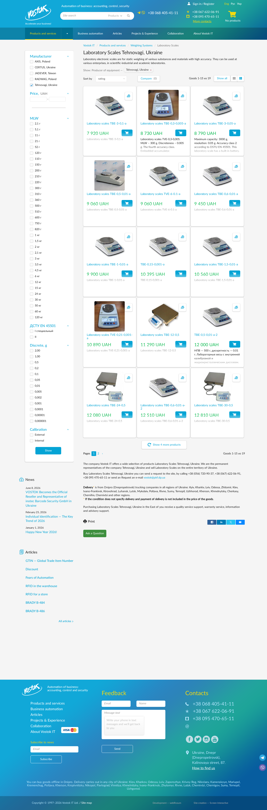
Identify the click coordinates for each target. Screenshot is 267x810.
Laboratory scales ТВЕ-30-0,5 (213, 405)
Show (48, 450)
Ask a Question (95, 533)
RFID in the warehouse (41, 586)
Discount (32, 569)
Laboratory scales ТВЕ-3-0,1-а (106, 123)
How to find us (203, 768)
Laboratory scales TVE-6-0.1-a (160, 194)
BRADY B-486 (35, 611)
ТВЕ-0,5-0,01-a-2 (206, 334)
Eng (226, 4)
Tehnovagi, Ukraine (138, 69)
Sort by (87, 78)
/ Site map (85, 803)
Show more (166, 445)
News (29, 480)
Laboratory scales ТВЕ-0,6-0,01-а (216, 194)
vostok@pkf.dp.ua (154, 477)
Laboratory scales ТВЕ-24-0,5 (106, 405)
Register (209, 4)
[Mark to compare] (128, 96)
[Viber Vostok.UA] (262, 767)
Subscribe (46, 759)
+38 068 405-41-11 (213, 704)
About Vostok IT (203, 33)
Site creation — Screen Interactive (211, 803)
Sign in (197, 4)
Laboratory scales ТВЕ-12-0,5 (160, 334)
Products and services (43, 33)
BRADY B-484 (35, 602)
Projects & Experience (145, 33)
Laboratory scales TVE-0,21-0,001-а (110, 336)
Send (117, 749)
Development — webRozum (167, 803)
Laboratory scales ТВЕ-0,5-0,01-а (108, 194)
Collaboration (176, 33)
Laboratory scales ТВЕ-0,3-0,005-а (163, 123)
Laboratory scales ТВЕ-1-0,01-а (107, 264)
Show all (222, 78)
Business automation (90, 33)
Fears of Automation (40, 577)
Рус (233, 4)
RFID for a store (37, 594)
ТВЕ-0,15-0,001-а (152, 264)
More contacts (202, 21)
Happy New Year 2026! (41, 532)
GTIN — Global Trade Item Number (49, 560)
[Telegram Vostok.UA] (262, 757)
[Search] (128, 16)
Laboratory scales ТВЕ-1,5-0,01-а (216, 264)
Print (91, 521)
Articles (117, 33)
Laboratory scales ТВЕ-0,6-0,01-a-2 (163, 407)
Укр (239, 4)
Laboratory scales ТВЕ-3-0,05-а (215, 123)
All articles (65, 621)
